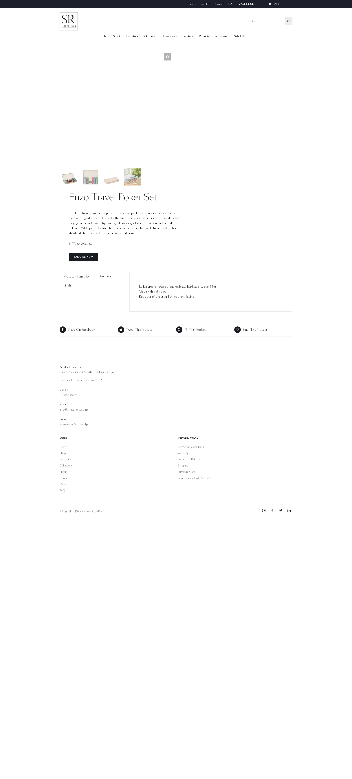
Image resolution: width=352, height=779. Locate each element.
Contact (64, 478)
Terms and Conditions (191, 447)
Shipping (183, 465)
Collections (66, 465)
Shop (63, 453)
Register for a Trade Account (194, 478)
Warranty (183, 453)
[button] (167, 56)
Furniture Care (186, 472)
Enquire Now (83, 256)
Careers (64, 484)
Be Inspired (66, 459)
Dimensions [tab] (106, 276)
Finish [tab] (67, 285)
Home (63, 447)
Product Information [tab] (77, 276)
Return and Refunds (189, 459)
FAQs (63, 490)
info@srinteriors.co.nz (74, 409)
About (63, 472)
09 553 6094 (69, 395)
